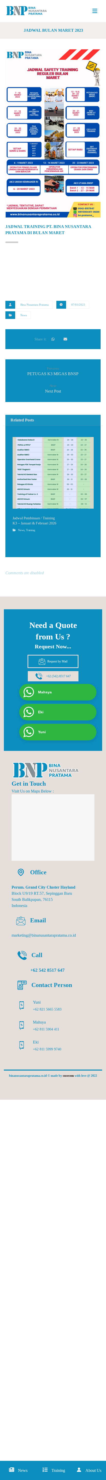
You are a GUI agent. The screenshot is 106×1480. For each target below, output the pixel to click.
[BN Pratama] (29, 10)
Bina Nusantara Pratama (34, 304)
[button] (95, 11)
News (23, 315)
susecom (68, 1075)
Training (30, 530)
